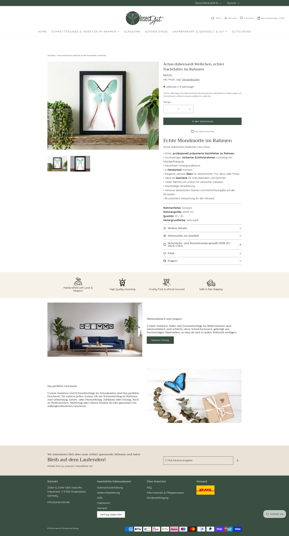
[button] (57, 164)
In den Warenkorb (202, 121)
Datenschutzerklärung (110, 487)
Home (42, 31)
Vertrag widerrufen (111, 514)
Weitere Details (160, 340)
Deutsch (232, 3)
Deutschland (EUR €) (207, 3)
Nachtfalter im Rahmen (219, 153)
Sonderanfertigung (157, 497)
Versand (102, 508)
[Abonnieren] (237, 460)
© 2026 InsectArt (54, 528)
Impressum (103, 502)
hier (209, 96)
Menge (167, 102)
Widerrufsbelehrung (108, 492)
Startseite (51, 55)
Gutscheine (241, 31)
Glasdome (132, 31)
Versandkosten (191, 79)
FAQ (149, 487)
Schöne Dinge (156, 31)
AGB (99, 497)
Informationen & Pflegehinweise (165, 492)
